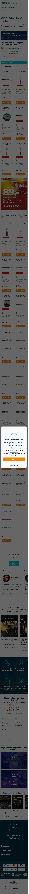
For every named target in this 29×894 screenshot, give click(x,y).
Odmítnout (14, 463)
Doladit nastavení (14, 465)
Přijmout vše (14, 459)
